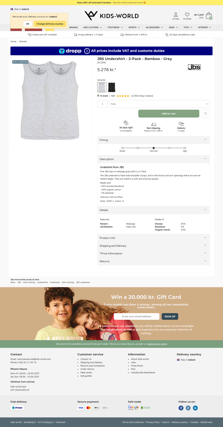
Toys (186, 27)
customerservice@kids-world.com (34, 359)
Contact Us (85, 359)
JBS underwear (83, 282)
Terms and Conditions (133, 422)
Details (104, 210)
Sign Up (170, 316)
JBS (19, 282)
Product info (107, 238)
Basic (12, 282)
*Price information (111, 253)
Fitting (104, 140)
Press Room (137, 366)
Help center (86, 372)
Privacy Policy (153, 422)
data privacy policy (157, 344)
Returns (104, 261)
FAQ (133, 369)
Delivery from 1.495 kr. (136, 34)
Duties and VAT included (44, 34)
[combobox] (159, 104)
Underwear (55, 282)
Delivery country (180, 422)
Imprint (165, 422)
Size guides (86, 376)
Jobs (133, 362)
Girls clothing (68, 282)
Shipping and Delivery (113, 245)
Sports (133, 27)
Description (107, 159)
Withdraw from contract (22, 382)
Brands (73, 27)
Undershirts (42, 282)
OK (27, 23)
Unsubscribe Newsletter (143, 372)
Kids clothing (91, 27)
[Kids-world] (111, 16)
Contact (16, 354)
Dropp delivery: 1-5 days (90, 34)
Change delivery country (50, 23)
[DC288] (111, 87)
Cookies (194, 422)
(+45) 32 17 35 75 (27, 362)
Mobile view (207, 422)
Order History (87, 369)
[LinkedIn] (195, 408)
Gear (172, 27)
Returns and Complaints (92, 366)
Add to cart (169, 113)
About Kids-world (140, 359)
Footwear (114, 27)
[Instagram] (188, 408)
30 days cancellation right (182, 34)
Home (13, 41)
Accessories (153, 27)
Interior (203, 27)
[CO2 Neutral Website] (145, 407)
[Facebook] (181, 408)
